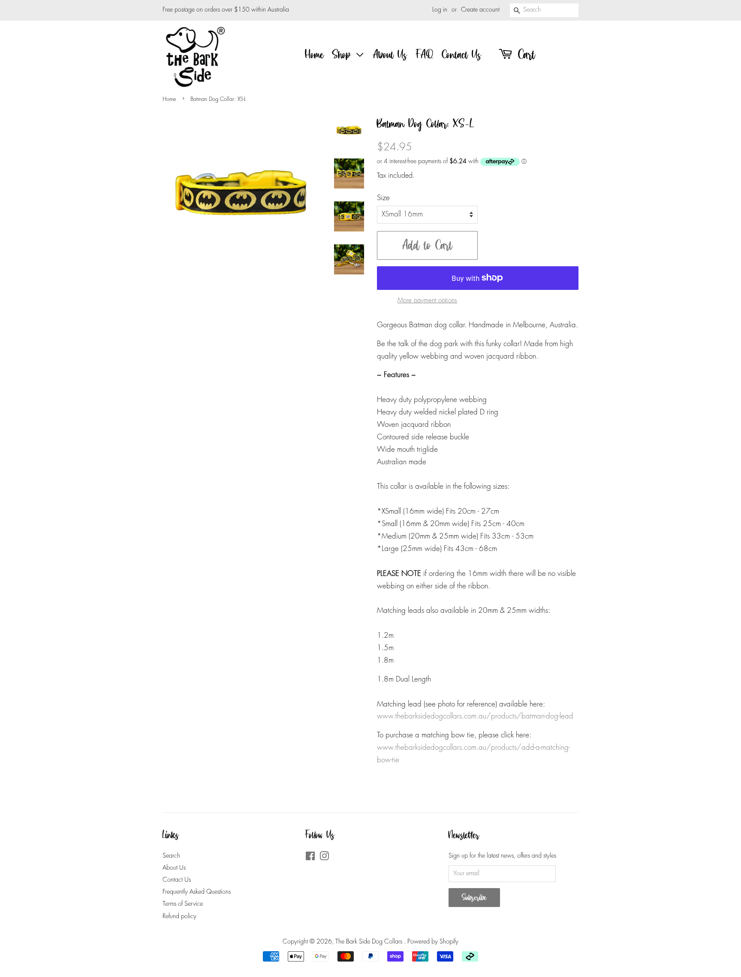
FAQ (425, 54)
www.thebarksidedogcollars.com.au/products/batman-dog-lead (475, 716)
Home (314, 54)
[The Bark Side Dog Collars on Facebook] (310, 858)
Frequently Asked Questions (197, 892)
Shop (343, 54)
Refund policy (179, 916)
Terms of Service (183, 904)
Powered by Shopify (432, 941)
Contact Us (462, 54)
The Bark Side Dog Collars (369, 941)
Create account (480, 9)
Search (171, 855)
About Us (390, 54)
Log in (439, 9)
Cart (524, 54)
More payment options (427, 300)
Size (383, 198)
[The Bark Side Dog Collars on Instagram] (324, 858)
